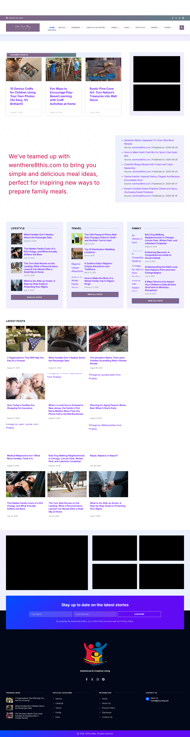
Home (52, 27)
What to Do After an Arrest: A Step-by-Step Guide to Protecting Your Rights (39, 284)
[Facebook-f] (173, 18)
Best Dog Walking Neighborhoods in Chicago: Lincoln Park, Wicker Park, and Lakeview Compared (161, 239)
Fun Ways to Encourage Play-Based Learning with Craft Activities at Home (63, 96)
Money (154, 27)
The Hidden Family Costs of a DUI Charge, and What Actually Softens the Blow (40, 251)
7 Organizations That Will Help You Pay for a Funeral (29, 699)
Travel (167, 27)
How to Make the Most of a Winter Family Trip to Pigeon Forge (99, 281)
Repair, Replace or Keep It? (104, 455)
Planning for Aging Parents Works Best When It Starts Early (108, 406)
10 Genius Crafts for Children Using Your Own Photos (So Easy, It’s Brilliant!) (23, 96)
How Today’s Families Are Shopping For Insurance (20, 406)
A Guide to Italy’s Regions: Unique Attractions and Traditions (98, 266)
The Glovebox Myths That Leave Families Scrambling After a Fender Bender (108, 360)
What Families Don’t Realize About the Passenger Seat (38, 236)
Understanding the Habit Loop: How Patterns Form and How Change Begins (161, 269)
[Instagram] (180, 18)
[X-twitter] (176, 18)
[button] (182, 27)
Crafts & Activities (96, 27)
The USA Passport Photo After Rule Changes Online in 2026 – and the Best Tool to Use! (100, 237)
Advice (61, 27)
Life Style (140, 27)
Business (75, 27)
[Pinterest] (183, 18)
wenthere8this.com (141, 147)
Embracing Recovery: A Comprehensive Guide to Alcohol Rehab (158, 255)
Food (126, 27)
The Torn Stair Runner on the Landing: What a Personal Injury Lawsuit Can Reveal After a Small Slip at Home (41, 267)
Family (114, 27)
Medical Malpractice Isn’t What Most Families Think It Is (23, 457)
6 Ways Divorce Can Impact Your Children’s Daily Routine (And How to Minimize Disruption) (160, 286)
